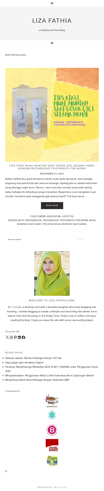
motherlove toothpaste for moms (65, 220)
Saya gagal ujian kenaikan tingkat (24, 362)
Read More (52, 205)
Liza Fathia (62, 487)
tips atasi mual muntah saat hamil (64, 224)
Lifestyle (68, 216)
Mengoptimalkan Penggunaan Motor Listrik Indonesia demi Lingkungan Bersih (49, 375)
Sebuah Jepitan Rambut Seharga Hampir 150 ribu (33, 358)
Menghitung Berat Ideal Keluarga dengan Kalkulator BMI (37, 379)
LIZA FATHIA (52, 21)
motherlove (33, 220)
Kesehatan (54, 216)
